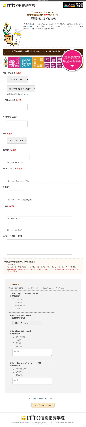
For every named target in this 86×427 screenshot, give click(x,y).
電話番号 (9, 150)
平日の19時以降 (20, 305)
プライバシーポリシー (39, 398)
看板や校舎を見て (21, 369)
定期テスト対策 (20, 337)
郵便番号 (6, 187)
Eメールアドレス (12, 169)
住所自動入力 (27, 200)
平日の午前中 (19, 299)
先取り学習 (19, 346)
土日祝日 (18, 308)
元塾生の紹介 (20, 375)
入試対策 (18, 340)
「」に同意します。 (44, 398)
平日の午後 (18, 302)
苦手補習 (18, 343)
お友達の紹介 (20, 372)
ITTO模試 (30, 26)
